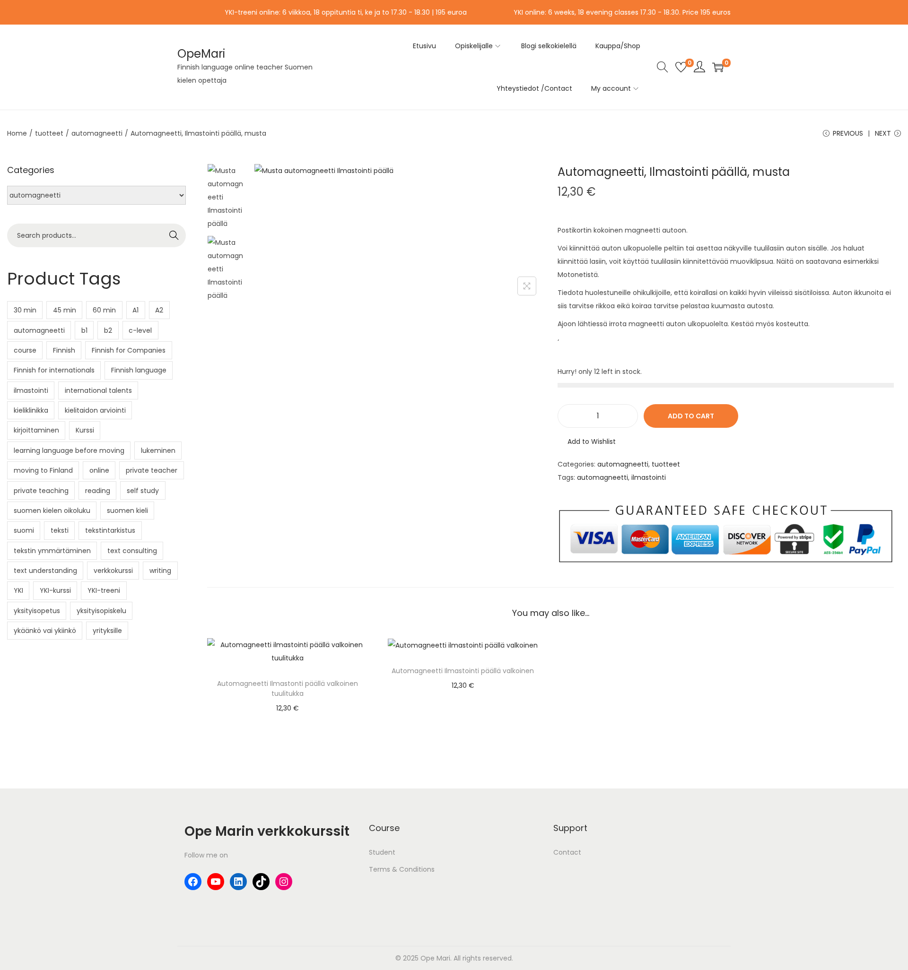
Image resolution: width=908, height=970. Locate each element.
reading (97, 490)
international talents (98, 390)
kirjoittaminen (36, 430)
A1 (135, 310)
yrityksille (107, 630)
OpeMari (201, 53)
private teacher (151, 470)
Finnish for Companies (129, 350)
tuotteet (49, 133)
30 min (25, 310)
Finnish (64, 350)
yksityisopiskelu (101, 610)
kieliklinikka (31, 410)
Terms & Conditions (402, 869)
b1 (84, 330)
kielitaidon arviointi (95, 410)
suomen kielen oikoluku (52, 510)
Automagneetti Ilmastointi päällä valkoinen (463, 671)
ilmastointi (648, 477)
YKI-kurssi (55, 590)
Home (17, 133)
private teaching (41, 490)
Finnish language (138, 370)
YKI (18, 590)
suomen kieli (127, 510)
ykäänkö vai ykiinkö (45, 630)
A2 (159, 310)
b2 (108, 330)
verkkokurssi (113, 570)
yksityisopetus (37, 610)
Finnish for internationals (54, 370)
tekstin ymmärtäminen (52, 550)
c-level (140, 330)
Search (174, 235)
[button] (587, 441)
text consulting (132, 550)
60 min (104, 310)
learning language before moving (69, 450)
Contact (567, 852)
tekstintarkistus (110, 530)
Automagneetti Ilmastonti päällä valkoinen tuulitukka (287, 688)
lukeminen (158, 450)
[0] (681, 67)
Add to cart (691, 416)
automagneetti (96, 133)
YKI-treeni (103, 590)
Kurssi (85, 430)
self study (143, 490)
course (25, 350)
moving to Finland (43, 470)
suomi (24, 530)
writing (160, 570)
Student (382, 852)
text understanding (45, 570)
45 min (64, 310)
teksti (60, 530)
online (99, 470)
